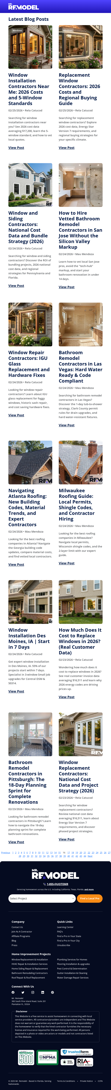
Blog (14, 940)
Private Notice (86, 1081)
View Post (16, 147)
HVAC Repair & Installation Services (30, 964)
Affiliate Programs (21, 936)
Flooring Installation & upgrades (73, 964)
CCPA (100, 1081)
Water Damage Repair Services (73, 977)
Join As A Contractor (22, 931)
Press (14, 945)
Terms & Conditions (66, 1081)
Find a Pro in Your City (68, 940)
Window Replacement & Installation (30, 959)
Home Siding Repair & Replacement (30, 968)
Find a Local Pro (89, 898)
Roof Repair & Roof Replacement (28, 977)
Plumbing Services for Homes (72, 959)
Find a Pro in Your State (69, 936)
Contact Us (17, 927)
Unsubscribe (63, 945)
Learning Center (65, 927)
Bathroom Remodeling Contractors (30, 973)
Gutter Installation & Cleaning (72, 973)
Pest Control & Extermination (72, 968)
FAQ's (60, 931)
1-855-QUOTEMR (57, 884)
